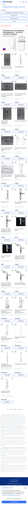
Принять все (14, 502)
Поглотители (14, 15)
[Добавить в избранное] (12, 54)
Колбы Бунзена (14, 18)
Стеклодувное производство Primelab (14, 12)
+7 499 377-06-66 (14, 480)
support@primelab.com (14, 483)
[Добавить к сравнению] (2, 54)
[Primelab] (7, 1)
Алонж (14, 21)
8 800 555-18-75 (14, 481)
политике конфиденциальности (10, 495)
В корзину (7, 77)
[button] (20, 2)
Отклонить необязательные (14, 498)
